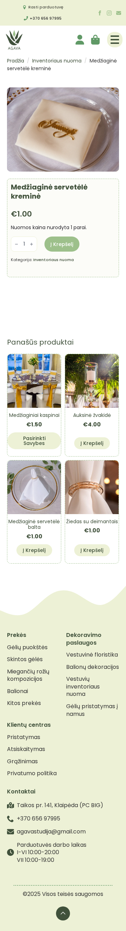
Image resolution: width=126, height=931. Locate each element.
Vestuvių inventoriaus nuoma (83, 686)
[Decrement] (16, 244)
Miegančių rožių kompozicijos (28, 675)
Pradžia (15, 60)
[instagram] (109, 13)
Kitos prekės (24, 703)
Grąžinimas (22, 761)
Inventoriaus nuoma (57, 60)
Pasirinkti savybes (34, 441)
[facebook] (100, 13)
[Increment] (31, 244)
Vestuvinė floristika (92, 655)
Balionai (17, 691)
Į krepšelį (62, 244)
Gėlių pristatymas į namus (92, 710)
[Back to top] (63, 913)
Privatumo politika (32, 773)
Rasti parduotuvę (45, 7)
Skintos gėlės (25, 659)
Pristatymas (23, 737)
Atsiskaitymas (26, 749)
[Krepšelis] (95, 39)
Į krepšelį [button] (92, 443)
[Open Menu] (114, 39)
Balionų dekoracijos (92, 667)
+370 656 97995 (46, 18)
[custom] (118, 13)
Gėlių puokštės (27, 647)
